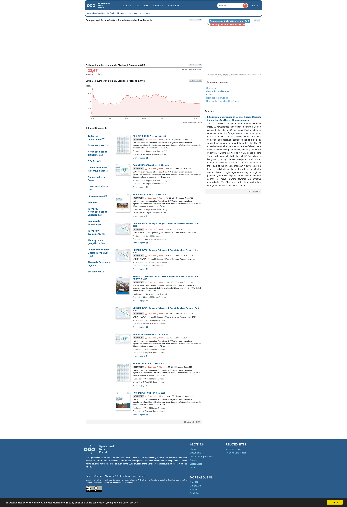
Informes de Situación (94, 223)
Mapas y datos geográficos (96, 242)
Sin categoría (96, 271)
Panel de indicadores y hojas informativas (99, 252)
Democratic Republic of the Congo (222, 101)
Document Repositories (201, 456)
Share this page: (139, 157)
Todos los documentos (97, 137)
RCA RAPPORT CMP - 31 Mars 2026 (149, 392)
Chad (209, 94)
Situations (124, 5)
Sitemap (194, 489)
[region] (233, 46)
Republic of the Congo (217, 97)
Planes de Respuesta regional (99, 264)
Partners (174, 5)
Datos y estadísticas (98, 188)
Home (193, 449)
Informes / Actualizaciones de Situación (97, 211)
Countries (142, 5)
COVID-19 (94, 161)
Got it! (335, 502)
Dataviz (193, 460)
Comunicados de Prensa (96, 178)
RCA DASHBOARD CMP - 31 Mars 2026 (150, 334)
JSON (198, 20)
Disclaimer (195, 493)
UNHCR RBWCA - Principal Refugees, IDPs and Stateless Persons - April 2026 (166, 309)
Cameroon (211, 88)
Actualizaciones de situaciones (97, 153)
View (161, 139)
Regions (158, 5)
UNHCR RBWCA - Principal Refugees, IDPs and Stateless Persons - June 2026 (166, 224)
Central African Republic (139, 13)
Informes (94, 202)
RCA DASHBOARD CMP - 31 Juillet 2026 (151, 165)
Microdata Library (234, 449)
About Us (194, 482)
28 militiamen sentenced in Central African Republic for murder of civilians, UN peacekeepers (234, 118)
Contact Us (195, 485)
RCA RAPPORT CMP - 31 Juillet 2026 (149, 194)
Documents (195, 452)
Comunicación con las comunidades (98, 169)
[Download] (123, 144)
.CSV (191, 20)
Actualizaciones (98, 145)
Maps (192, 467)
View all (256, 191)
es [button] (254, 5)
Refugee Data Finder (236, 452)
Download (152, 139)
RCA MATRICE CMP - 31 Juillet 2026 (149, 136)
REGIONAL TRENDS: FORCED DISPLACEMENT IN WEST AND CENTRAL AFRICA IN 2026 (165, 277)
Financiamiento (97, 195)
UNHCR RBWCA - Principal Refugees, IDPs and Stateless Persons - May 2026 (166, 251)
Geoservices (196, 463)
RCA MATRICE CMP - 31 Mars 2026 (149, 363)
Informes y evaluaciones (96, 232)
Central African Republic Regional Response (107, 13)
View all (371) (193, 421)
